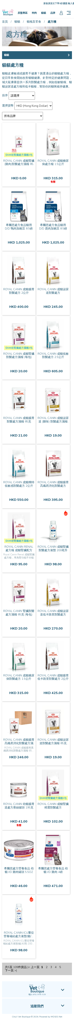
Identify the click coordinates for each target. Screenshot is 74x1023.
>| (15, 970)
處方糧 (52, 22)
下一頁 (9, 970)
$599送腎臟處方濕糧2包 (18, 155)
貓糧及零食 (34, 22)
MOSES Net (56, 1016)
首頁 (5, 22)
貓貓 (43, 13)
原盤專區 (23, 13)
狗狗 (34, 13)
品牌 (52, 13)
